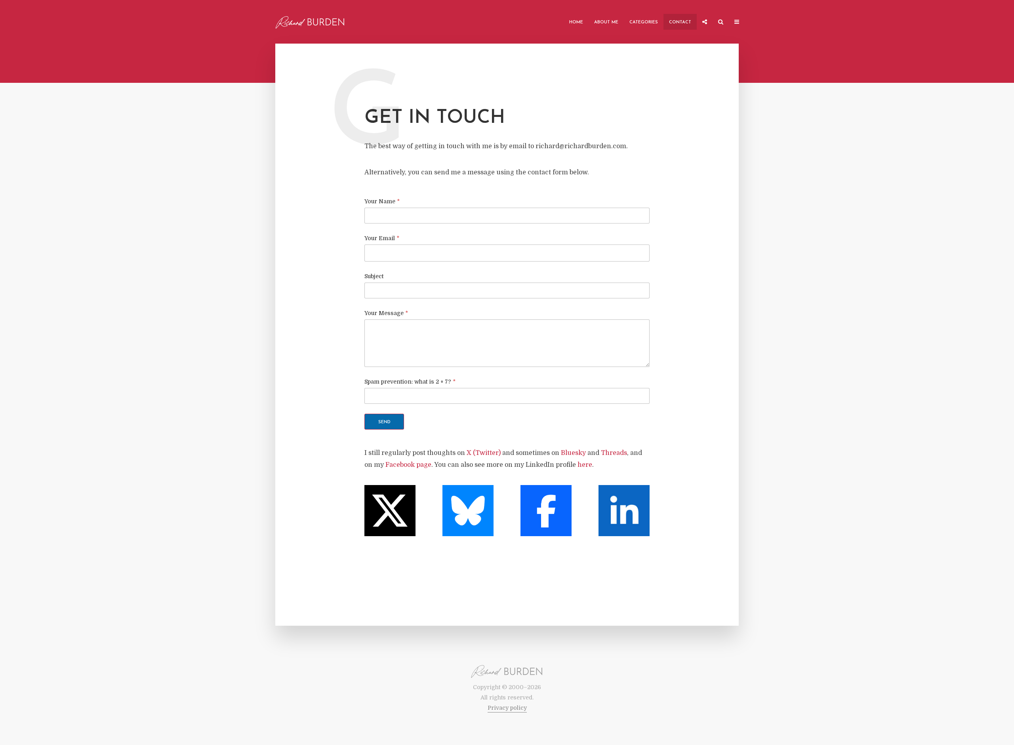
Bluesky (573, 453)
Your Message (386, 313)
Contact (680, 22)
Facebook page (408, 464)
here (585, 464)
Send (384, 422)
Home (576, 22)
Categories (643, 22)
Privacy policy (507, 708)
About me (606, 22)
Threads (614, 453)
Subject (373, 276)
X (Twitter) (484, 453)
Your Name (382, 201)
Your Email (381, 238)
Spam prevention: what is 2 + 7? (410, 381)
